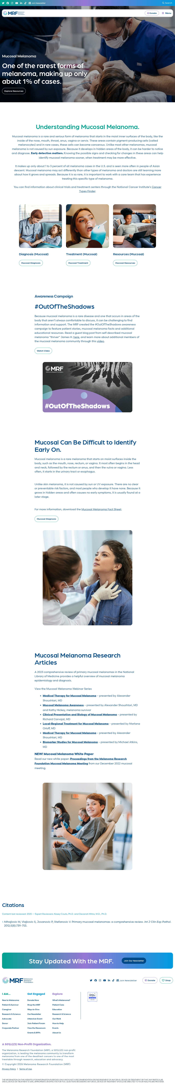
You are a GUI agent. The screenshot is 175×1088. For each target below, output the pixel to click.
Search (168, 3)
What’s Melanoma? (61, 1000)
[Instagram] (12, 3)
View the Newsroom (36, 1028)
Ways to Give (33, 1009)
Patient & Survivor (10, 1005)
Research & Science (11, 1014)
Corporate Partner (10, 1028)
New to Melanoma (10, 1000)
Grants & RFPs (33, 1032)
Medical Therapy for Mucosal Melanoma (69, 696)
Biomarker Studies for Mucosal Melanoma (70, 742)
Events (55, 1028)
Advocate (6, 1019)
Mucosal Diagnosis (46, 518)
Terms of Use (25, 1069)
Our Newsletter (34, 1014)
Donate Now (33, 1000)
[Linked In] (21, 3)
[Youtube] (16, 3)
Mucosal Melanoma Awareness (63, 705)
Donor (5, 1023)
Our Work (56, 1019)
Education (57, 1009)
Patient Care (58, 1005)
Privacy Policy (9, 1069)
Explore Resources (13, 91)
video (100, 341)
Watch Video (43, 350)
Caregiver (6, 1009)
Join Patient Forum (36, 1023)
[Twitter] (3, 3)
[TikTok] (25, 3)
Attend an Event (34, 1019)
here (76, 337)
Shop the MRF (33, 1005)
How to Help (58, 1023)
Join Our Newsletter (134, 960)
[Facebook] (8, 3)
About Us (56, 1032)
